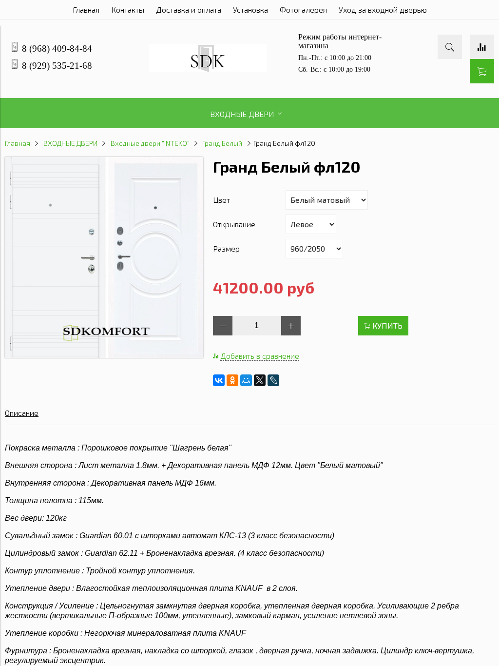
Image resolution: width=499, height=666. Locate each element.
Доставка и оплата (188, 9)
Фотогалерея (303, 9)
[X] (260, 380)
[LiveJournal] (273, 380)
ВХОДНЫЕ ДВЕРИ (70, 143)
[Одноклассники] (232, 380)
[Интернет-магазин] (208, 69)
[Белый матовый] (104, 354)
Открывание (234, 224)
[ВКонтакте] (219, 380)
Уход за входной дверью (383, 9)
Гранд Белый (222, 143)
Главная (86, 9)
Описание (21, 412)
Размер (226, 248)
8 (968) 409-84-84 (57, 48)
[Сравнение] (482, 47)
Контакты (127, 9)
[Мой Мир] (246, 380)
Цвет (221, 199)
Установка (250, 9)
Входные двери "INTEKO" (150, 143)
